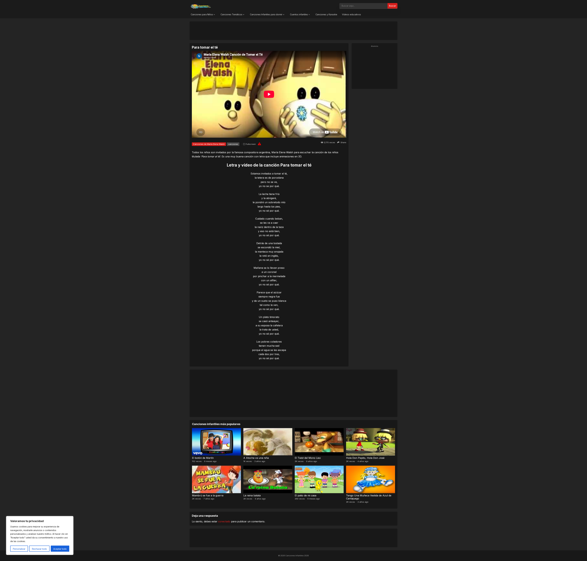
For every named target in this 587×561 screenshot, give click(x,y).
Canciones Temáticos (231, 14)
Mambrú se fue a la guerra (207, 495)
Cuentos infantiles (299, 14)
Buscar (392, 5)
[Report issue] (259, 144)
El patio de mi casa (305, 495)
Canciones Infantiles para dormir (266, 14)
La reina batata (252, 495)
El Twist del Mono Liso (308, 457)
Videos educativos (351, 14)
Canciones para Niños (202, 14)
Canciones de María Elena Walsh (209, 144)
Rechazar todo (39, 549)
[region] (39, 535)
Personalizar (19, 549)
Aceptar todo (60, 549)
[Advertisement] (293, 30)
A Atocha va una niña (256, 457)
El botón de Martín (203, 457)
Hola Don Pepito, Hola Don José (365, 457)
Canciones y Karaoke (326, 14)
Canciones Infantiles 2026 (297, 555)
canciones (233, 144)
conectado (224, 521)
